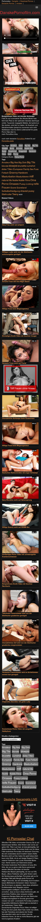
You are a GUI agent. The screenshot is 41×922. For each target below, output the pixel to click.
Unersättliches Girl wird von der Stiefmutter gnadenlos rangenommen (19, 644)
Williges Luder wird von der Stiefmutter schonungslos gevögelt (17, 253)
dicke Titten (7, 169)
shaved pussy (27, 190)
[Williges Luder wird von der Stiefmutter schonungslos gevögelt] (20, 239)
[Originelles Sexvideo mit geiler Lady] (20, 688)
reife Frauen (9, 782)
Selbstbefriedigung (11, 190)
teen (9, 154)
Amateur (13, 145)
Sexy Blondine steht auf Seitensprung (17, 500)
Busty (4, 151)
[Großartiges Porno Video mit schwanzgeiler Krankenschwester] (20, 541)
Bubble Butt (29, 148)
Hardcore (32, 151)
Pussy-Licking (26, 183)
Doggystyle (23, 151)
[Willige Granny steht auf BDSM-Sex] (20, 514)
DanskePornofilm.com (20, 12)
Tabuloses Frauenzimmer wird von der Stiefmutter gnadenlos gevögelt (17, 614)
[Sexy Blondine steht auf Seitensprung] (20, 487)
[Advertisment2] (20, 101)
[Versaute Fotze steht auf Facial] (20, 350)
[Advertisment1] (20, 71)
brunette (19, 148)
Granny (13, 172)
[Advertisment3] (20, 379)
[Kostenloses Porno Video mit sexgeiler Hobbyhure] (20, 716)
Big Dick (22, 162)
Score (13, 187)
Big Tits (35, 145)
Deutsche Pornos (8, 3)
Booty (12, 148)
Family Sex (28, 169)
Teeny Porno (19, 157)
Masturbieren (22, 176)
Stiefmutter (7, 194)
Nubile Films (24, 180)
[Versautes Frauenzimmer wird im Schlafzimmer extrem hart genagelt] (20, 659)
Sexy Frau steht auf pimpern (13, 225)
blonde (5, 165)
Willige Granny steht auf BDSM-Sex (15, 527)
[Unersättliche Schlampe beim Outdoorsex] (20, 405)
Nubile (15, 180)
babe (21, 145)
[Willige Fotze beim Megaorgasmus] (20, 295)
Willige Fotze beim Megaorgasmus (15, 309)
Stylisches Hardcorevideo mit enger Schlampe (20, 473)
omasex (19, 3)
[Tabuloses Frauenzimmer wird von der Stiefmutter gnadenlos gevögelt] (20, 600)
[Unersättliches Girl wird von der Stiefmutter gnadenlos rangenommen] (20, 630)
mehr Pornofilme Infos (10, 134)
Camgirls (15, 1)
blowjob (5, 148)
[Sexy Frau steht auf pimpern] (20, 212)
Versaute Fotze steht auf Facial (14, 363)
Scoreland (22, 187)
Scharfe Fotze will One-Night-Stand (15, 281)
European (18, 169)
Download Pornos (26, 1)
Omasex (14, 184)
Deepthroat (12, 151)
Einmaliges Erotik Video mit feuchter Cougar (19, 336)
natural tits (7, 180)
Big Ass (27, 145)
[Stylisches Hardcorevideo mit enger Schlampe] (20, 459)
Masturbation (9, 176)
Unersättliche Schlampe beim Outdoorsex (18, 418)
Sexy (4, 154)
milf (31, 176)
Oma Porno (29, 773)
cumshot (31, 165)
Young (15, 154)
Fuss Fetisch (32, 759)
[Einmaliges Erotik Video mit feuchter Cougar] (20, 323)
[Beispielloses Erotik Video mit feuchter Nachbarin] (20, 571)
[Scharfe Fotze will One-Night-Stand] (20, 268)
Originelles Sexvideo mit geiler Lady (16, 702)
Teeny (15, 194)
